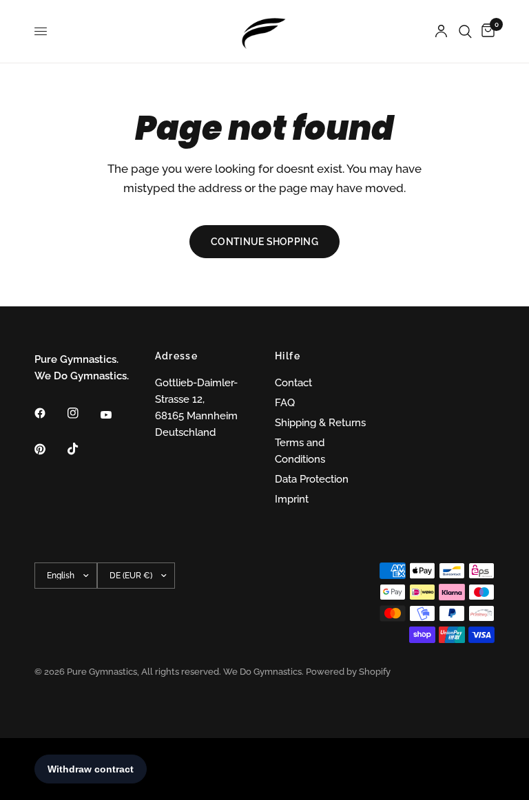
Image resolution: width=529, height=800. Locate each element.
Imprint (292, 499)
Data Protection (312, 479)
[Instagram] (83, 413)
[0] (486, 31)
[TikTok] (83, 449)
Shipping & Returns (320, 423)
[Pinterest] (49, 449)
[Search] (465, 31)
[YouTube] (116, 415)
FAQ (285, 403)
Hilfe (287, 356)
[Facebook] (49, 413)
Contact (293, 383)
